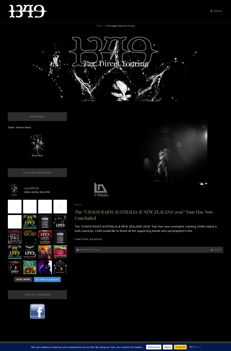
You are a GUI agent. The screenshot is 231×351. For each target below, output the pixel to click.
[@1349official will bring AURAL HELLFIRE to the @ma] (15, 252)
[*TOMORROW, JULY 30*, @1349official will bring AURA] (45, 222)
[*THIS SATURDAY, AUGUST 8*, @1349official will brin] (30, 222)
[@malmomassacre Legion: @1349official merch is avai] (60, 206)
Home (99, 26)
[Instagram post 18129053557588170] (30, 252)
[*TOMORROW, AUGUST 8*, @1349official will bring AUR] (15, 222)
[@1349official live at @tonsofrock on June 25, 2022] (45, 267)
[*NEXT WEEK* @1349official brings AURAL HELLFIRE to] (15, 206)
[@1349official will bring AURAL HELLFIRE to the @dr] (30, 206)
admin (217, 250)
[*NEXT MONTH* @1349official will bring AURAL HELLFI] (15, 267)
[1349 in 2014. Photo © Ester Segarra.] (30, 237)
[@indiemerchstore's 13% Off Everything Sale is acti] (60, 252)
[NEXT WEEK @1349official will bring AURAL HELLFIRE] (60, 222)
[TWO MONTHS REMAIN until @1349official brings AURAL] (15, 237)
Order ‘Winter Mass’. (20, 127)
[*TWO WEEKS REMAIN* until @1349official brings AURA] (45, 206)
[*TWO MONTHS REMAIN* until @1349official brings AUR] (60, 267)
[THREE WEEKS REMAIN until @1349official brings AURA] (60, 237)
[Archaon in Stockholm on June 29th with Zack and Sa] (45, 252)
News (78, 205)
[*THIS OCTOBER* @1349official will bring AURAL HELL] (30, 267)
